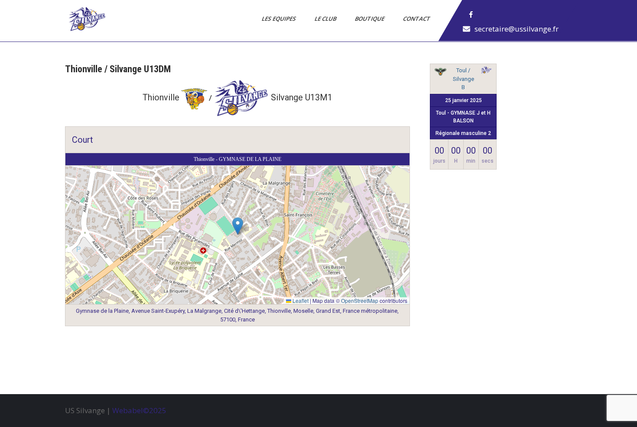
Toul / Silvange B (463, 78)
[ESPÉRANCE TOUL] (440, 73)
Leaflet (300, 300)
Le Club (326, 18)
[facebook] (471, 14)
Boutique (370, 18)
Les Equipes (279, 18)
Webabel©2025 (139, 410)
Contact (417, 18)
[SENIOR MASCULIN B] (486, 71)
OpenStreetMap (359, 300)
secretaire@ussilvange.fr (516, 29)
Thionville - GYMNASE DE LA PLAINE (237, 159)
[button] (237, 226)
